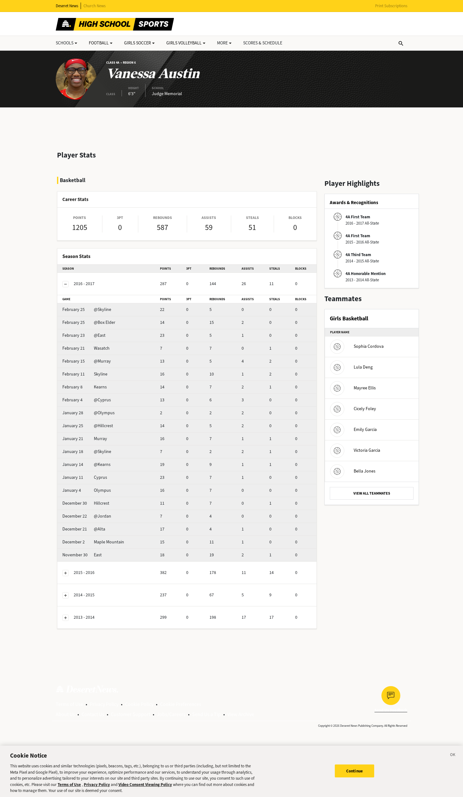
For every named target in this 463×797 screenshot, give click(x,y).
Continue (354, 770)
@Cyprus (86, 400)
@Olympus (88, 413)
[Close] (453, 756)
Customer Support (130, 714)
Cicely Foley (365, 409)
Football (99, 43)
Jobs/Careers (171, 714)
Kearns (84, 387)
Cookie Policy (139, 704)
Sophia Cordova (369, 346)
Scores (262, 43)
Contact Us (93, 714)
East (82, 555)
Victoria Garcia (367, 450)
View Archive (240, 714)
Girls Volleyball (184, 43)
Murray (84, 439)
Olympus (86, 490)
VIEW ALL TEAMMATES (371, 493)
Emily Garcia (365, 430)
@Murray (86, 361)
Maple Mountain (93, 542)
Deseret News (67, 6)
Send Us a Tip (206, 714)
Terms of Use (69, 704)
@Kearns (86, 464)
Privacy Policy (104, 704)
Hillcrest (85, 503)
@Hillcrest (87, 426)
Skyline (84, 374)
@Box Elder (88, 322)
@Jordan (86, 516)
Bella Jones (364, 471)
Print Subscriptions (391, 6)
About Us (65, 714)
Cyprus (84, 477)
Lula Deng (363, 367)
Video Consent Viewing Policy (145, 784)
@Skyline (86, 309)
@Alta (83, 529)
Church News (94, 6)
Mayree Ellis (365, 388)
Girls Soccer (137, 43)
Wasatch (86, 348)
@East (84, 335)
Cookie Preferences (180, 704)
